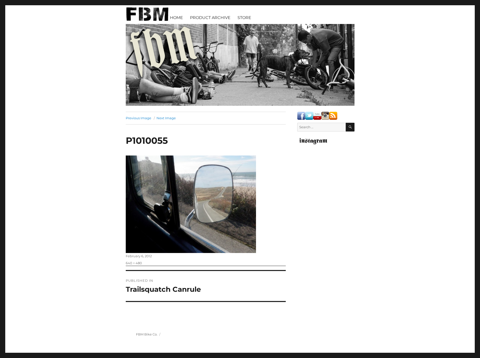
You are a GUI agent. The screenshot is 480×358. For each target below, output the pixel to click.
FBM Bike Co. (147, 334)
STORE (244, 17)
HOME (176, 17)
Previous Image (138, 118)
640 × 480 (134, 263)
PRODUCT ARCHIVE (210, 17)
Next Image (166, 118)
